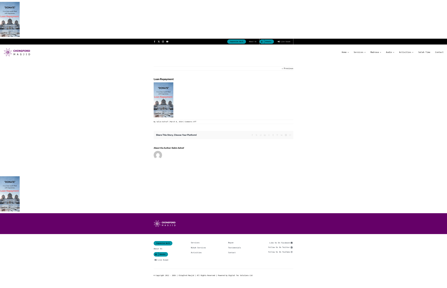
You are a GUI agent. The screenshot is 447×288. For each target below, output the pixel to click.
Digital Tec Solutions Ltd (240, 275)
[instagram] (163, 42)
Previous (288, 68)
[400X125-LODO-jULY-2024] (16, 49)
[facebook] (155, 42)
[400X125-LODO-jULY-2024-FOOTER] (165, 221)
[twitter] (159, 42)
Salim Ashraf (162, 122)
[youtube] (167, 42)
